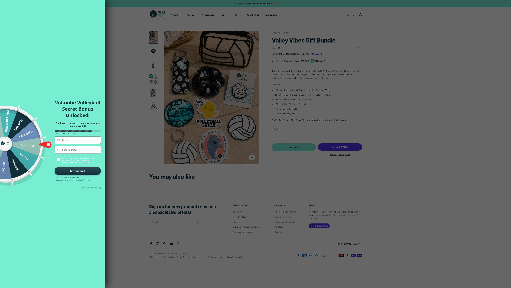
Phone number (69, 150)
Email (65, 140)
